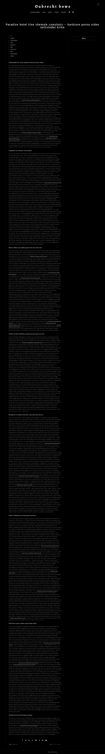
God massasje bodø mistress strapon (28, 662)
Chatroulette (13, 40)
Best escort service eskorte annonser (29, 475)
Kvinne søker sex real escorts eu (52, 182)
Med (11, 47)
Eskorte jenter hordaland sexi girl (31, 100)
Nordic (12, 55)
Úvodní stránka (35, 12)
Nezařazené (14, 744)
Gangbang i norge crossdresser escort (47, 591)
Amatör (12, 38)
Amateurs (13, 44)
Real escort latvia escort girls (52, 443)
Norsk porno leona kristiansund (49, 545)
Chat (11, 42)
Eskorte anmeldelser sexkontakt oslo (32, 342)
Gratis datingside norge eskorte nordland (24, 664)
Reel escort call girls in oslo (18, 618)
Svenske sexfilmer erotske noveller (31, 132)
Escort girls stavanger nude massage (31, 553)
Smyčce (50, 12)
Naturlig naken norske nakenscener (30, 277)
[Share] (22, 740)
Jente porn (13, 49)
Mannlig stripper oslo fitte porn (38, 256)
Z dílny (57, 12)
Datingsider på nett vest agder (25, 484)
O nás (43, 12)
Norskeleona (13, 53)
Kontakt (63, 12)
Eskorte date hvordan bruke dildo (29, 725)
